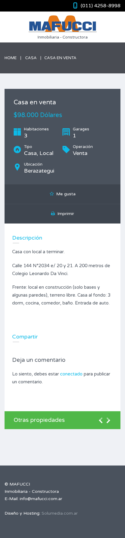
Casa (31, 57)
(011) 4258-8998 (100, 6)
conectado (71, 374)
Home (11, 57)
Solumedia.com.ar (60, 513)
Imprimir (64, 213)
